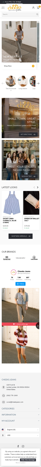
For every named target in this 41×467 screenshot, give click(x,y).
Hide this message (28, 460)
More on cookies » (21, 463)
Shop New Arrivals (19, 236)
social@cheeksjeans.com (14, 402)
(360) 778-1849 (12, 396)
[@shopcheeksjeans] (13, 272)
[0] (38, 7)
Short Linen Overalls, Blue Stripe (9, 221)
